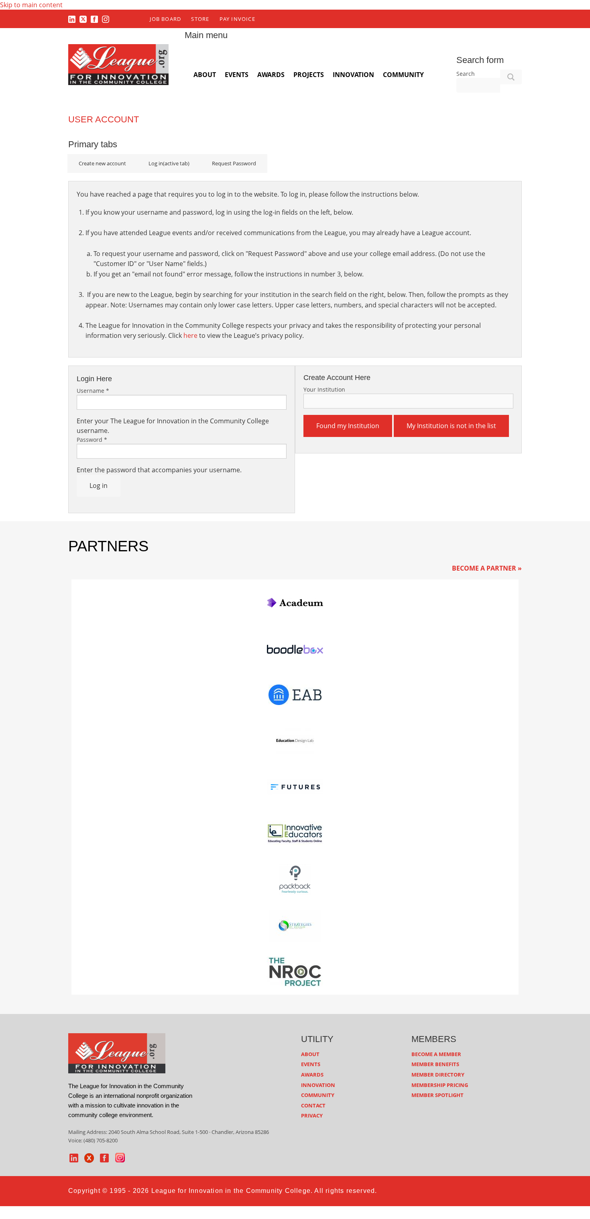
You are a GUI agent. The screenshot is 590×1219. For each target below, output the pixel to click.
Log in (169, 163)
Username (93, 390)
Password (92, 439)
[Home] (118, 63)
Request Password (234, 163)
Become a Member (436, 1054)
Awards (271, 74)
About (204, 74)
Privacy (312, 1115)
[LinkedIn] (71, 19)
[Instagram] (105, 19)
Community (403, 74)
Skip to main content (31, 4)
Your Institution (324, 389)
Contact (313, 1105)
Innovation (353, 74)
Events (236, 74)
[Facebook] (94, 19)
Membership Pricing (439, 1085)
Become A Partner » (487, 568)
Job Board (165, 18)
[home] (116, 1052)
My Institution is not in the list (451, 425)
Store (200, 18)
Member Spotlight (437, 1095)
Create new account (102, 163)
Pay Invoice (237, 18)
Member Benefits (435, 1064)
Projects (308, 74)
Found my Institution (347, 425)
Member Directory (437, 1074)
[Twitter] (83, 19)
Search (465, 73)
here (190, 335)
